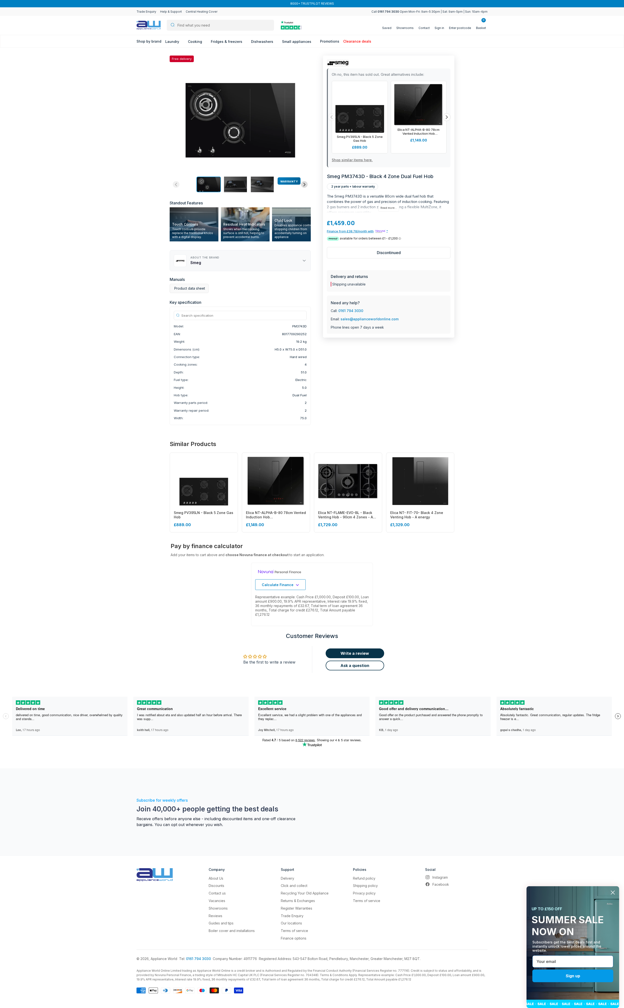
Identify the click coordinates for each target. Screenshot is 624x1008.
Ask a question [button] (355, 665)
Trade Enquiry (146, 11)
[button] (208, 184)
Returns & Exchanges (298, 901)
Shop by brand (148, 41)
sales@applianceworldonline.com (370, 319)
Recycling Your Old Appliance (305, 893)
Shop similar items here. (352, 160)
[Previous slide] (176, 184)
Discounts (216, 886)
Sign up (573, 975)
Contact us (217, 893)
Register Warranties (296, 908)
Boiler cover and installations (232, 931)
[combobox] (220, 25)
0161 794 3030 (350, 311)
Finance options (293, 938)
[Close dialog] (612, 892)
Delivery (287, 878)
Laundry (172, 41)
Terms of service (294, 931)
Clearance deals (357, 41)
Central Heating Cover (201, 11)
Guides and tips (221, 923)
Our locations (291, 923)
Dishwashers (262, 41)
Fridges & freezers (227, 41)
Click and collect (294, 886)
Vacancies (217, 901)
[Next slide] (304, 184)
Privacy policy (364, 893)
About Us (216, 878)
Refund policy (364, 878)
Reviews (215, 916)
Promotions (329, 41)
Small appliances (297, 41)
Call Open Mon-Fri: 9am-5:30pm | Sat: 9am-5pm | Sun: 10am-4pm (429, 11)
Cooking (195, 41)
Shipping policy (365, 886)
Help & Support (171, 11)
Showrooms (218, 908)
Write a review (355, 653)
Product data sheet (189, 288)
